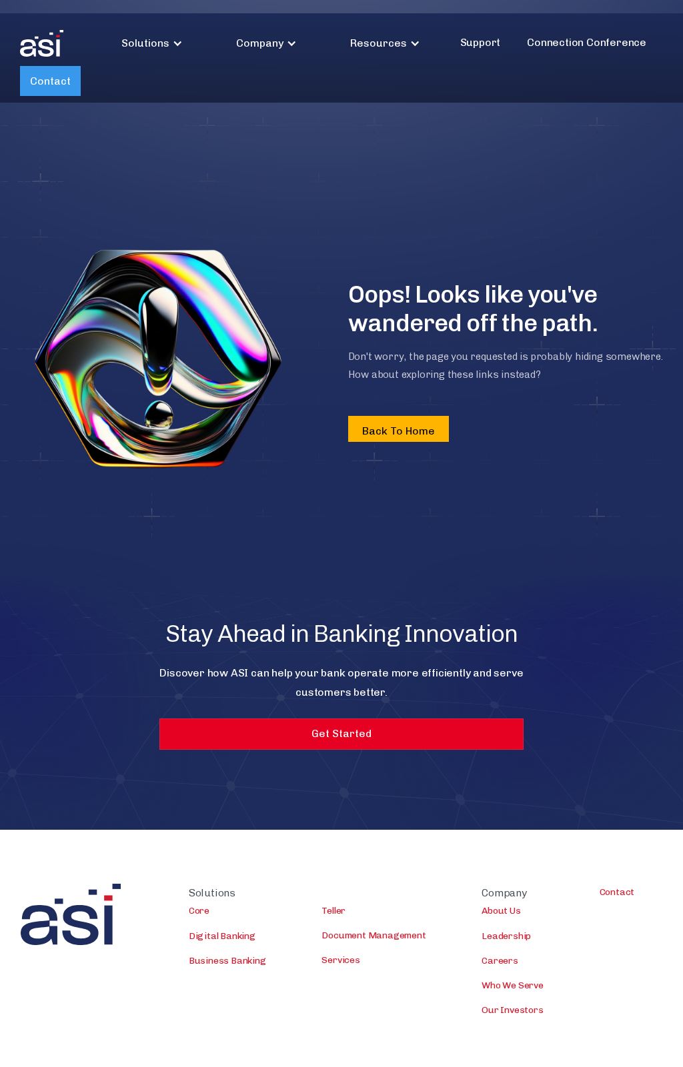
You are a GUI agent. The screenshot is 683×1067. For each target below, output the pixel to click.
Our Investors (512, 1010)
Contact (50, 81)
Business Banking (227, 960)
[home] (41, 43)
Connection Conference (586, 42)
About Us (501, 910)
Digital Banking (222, 936)
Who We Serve (513, 985)
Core (199, 910)
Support (480, 42)
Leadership (506, 936)
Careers (500, 960)
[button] (152, 43)
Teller (333, 910)
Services (340, 960)
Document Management (373, 935)
